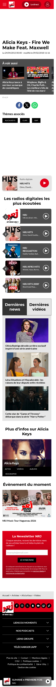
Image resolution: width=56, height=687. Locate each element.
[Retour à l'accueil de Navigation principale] (11, 4)
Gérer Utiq (41, 664)
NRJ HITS (25, 183)
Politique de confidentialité (20, 664)
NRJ (25, 214)
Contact (24, 658)
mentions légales (38, 571)
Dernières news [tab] (14, 307)
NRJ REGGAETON (30, 249)
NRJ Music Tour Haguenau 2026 (19, 520)
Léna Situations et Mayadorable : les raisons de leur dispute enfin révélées (25, 381)
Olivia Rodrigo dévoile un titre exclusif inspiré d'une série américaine (25, 347)
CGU (17, 661)
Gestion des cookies (27, 667)
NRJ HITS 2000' (31, 283)
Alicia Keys (11, 463)
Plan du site (11, 658)
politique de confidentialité (15, 573)
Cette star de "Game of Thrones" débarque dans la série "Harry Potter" (25, 415)
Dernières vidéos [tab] (39, 307)
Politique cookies (31, 661)
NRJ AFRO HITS (31, 266)
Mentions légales (39, 658)
